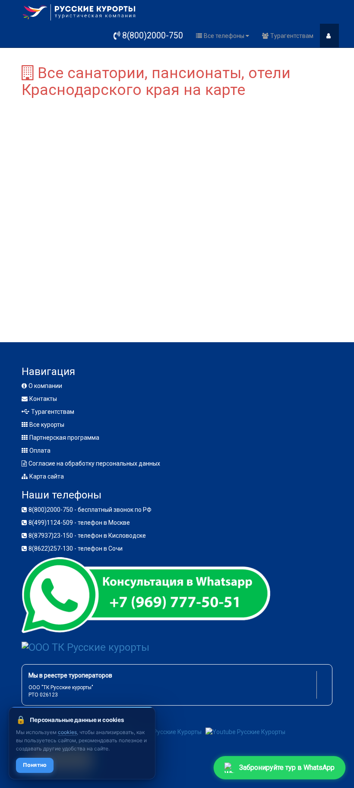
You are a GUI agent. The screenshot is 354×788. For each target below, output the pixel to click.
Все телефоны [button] (225, 35)
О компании (45, 385)
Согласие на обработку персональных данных (94, 463)
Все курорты (46, 424)
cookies (67, 732)
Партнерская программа (64, 437)
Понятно (35, 765)
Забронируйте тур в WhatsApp (287, 767)
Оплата (40, 450)
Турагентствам (291, 35)
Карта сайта (46, 476)
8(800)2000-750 (152, 36)
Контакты (43, 398)
